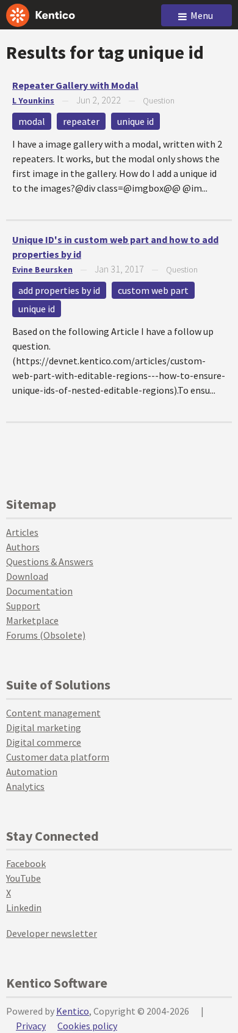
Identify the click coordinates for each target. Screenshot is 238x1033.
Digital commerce (43, 742)
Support (23, 605)
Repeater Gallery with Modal (75, 85)
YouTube (23, 878)
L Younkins (33, 100)
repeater (81, 121)
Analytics (25, 786)
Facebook (26, 863)
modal (31, 121)
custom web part (153, 290)
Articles (22, 532)
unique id (135, 121)
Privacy (31, 1026)
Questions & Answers (49, 561)
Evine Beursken (42, 269)
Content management (53, 713)
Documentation (39, 591)
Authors (23, 547)
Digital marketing (43, 727)
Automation (31, 771)
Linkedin (23, 907)
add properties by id (59, 290)
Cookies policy (87, 1026)
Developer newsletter (51, 933)
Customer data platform (57, 757)
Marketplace (32, 620)
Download (27, 576)
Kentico (72, 1011)
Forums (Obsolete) (45, 635)
